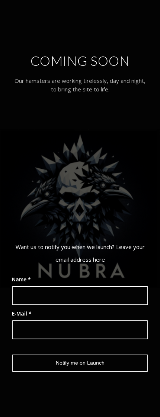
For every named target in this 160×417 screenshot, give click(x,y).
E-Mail (22, 313)
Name (21, 279)
